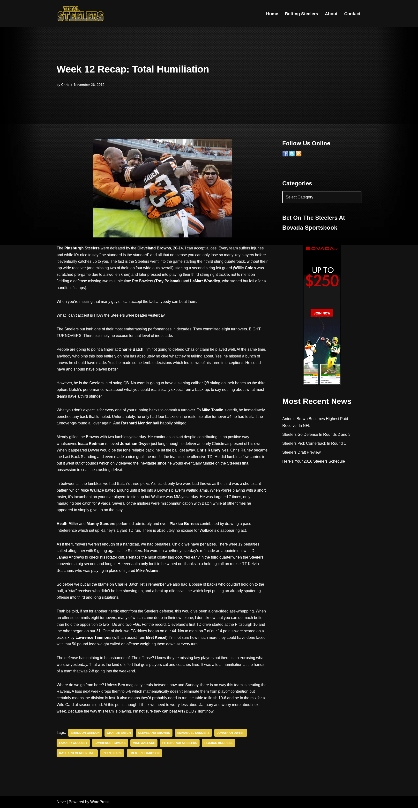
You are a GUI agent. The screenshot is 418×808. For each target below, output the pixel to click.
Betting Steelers (301, 13)
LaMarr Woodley (73, 743)
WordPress (99, 802)
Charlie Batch (119, 733)
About (331, 13)
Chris (65, 85)
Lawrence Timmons (110, 743)
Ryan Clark (112, 753)
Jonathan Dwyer (231, 733)
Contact (352, 13)
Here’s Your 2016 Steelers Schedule (313, 461)
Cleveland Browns (154, 733)
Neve (61, 802)
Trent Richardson (144, 753)
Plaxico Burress (218, 743)
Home (272, 13)
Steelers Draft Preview (301, 452)
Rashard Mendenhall (77, 753)
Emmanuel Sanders (193, 733)
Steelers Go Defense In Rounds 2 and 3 (316, 434)
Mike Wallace (144, 743)
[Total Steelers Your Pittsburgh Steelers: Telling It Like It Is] (81, 13)
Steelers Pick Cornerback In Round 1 (314, 443)
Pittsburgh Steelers (179, 743)
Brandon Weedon (85, 733)
